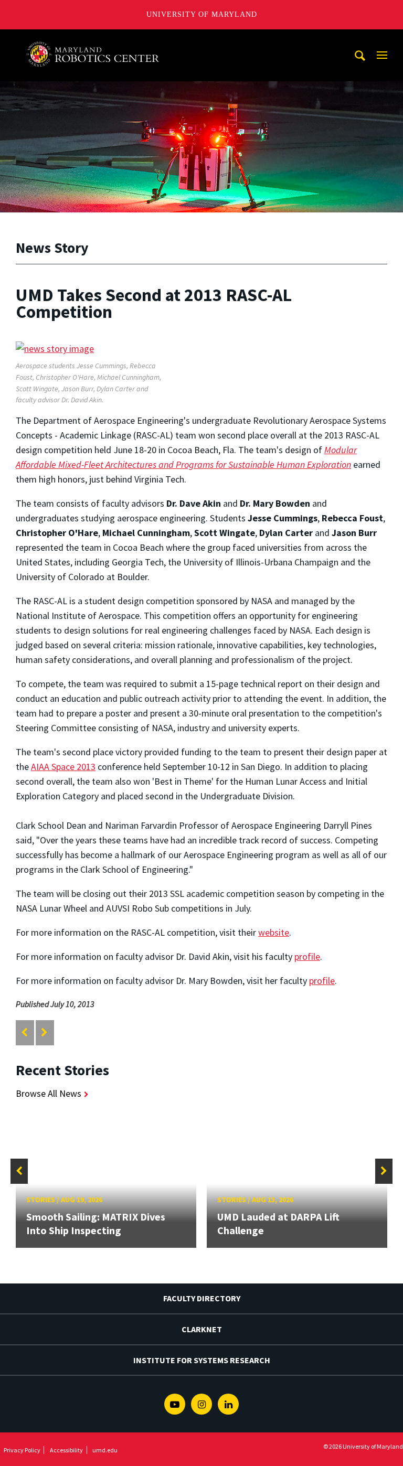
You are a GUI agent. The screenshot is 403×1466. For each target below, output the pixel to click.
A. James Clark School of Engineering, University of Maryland (96, 39)
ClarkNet (202, 1329)
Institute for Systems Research (201, 1360)
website (273, 932)
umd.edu (105, 1450)
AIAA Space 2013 (63, 767)
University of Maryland (201, 14)
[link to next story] (44, 1032)
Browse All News (48, 1093)
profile (307, 956)
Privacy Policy (22, 1450)
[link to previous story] (24, 1032)
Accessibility (66, 1450)
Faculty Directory (201, 1298)
